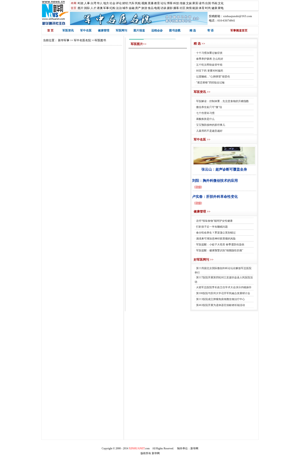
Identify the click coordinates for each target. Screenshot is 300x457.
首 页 (50, 30)
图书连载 (175, 30)
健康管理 (103, 30)
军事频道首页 (239, 30)
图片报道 (139, 30)
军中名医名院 (82, 40)
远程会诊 (157, 30)
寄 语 (210, 30)
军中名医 (86, 30)
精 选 (193, 30)
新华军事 (63, 40)
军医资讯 (68, 30)
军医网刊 (121, 30)
